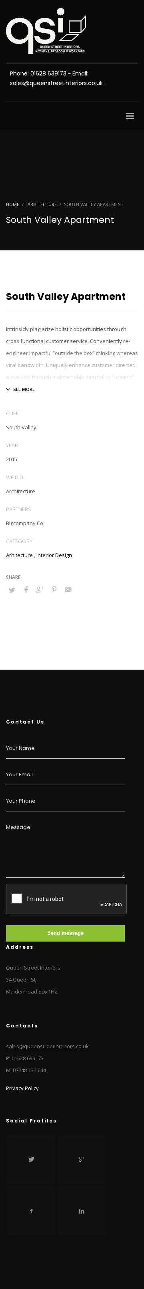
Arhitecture (19, 555)
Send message (65, 933)
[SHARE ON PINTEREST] (54, 589)
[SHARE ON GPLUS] (40, 589)
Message (18, 827)
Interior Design (54, 555)
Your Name (20, 748)
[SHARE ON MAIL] (68, 589)
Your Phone (21, 801)
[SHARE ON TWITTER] (12, 590)
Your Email (19, 774)
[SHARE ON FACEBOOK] (26, 589)
